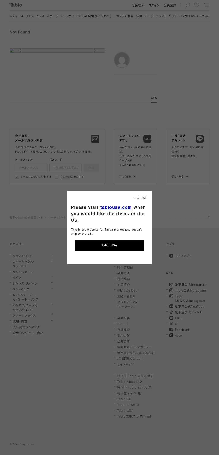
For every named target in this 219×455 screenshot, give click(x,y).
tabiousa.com (116, 207)
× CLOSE (140, 198)
